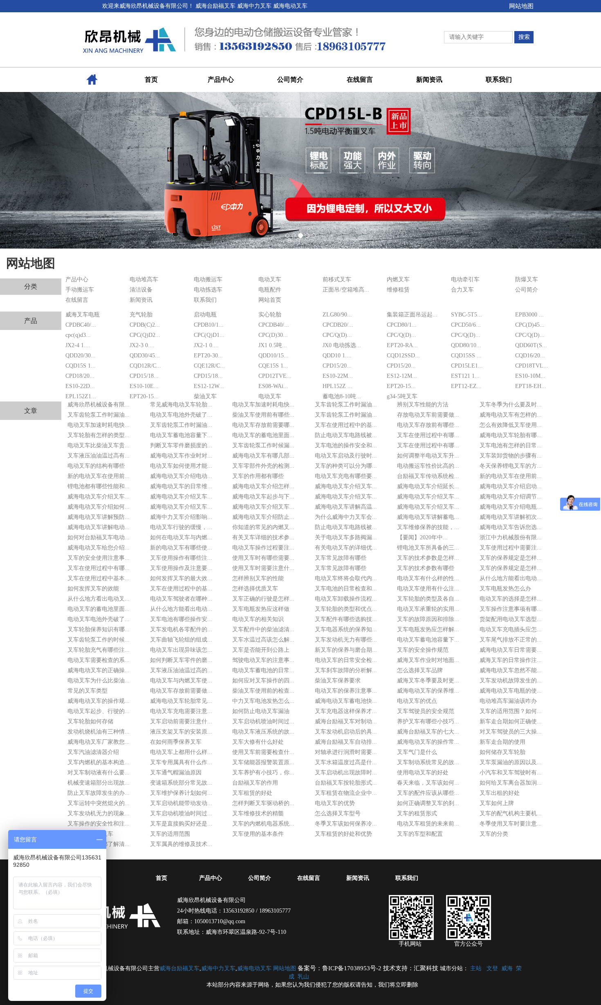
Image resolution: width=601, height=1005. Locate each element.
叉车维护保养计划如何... (181, 793)
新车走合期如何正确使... (511, 721)
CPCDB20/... (338, 325)
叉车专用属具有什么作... (181, 762)
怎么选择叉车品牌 (420, 670)
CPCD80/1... (402, 325)
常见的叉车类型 (87, 691)
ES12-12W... (209, 386)
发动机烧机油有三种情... (98, 732)
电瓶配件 (269, 290)
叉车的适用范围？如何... (511, 711)
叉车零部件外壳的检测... (263, 466)
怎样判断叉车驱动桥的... (263, 803)
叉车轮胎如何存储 (90, 721)
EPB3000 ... (529, 315)
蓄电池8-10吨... (342, 396)
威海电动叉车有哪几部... (263, 456)
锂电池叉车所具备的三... (428, 548)
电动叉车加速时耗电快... (263, 405)
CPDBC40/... (80, 325)
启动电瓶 (205, 315)
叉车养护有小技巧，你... (263, 772)
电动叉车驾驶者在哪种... (181, 599)
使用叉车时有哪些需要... (263, 558)
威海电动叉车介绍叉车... (346, 486)
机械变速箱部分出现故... (98, 783)
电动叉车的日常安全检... (346, 660)
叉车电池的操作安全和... (346, 445)
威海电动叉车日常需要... (511, 650)
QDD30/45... (145, 355)
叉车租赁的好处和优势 (343, 834)
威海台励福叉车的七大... (428, 732)
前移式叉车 (337, 279)
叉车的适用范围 (170, 834)
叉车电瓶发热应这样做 (260, 609)
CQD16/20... (530, 355)
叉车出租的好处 (500, 793)
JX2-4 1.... (77, 345)
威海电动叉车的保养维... (428, 691)
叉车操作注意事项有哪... (511, 609)
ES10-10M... (530, 376)
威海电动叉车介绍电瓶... (511, 507)
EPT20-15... (401, 386)
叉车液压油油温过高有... (98, 456)
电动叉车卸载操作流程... (346, 599)
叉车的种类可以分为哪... (346, 466)
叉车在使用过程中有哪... (428, 435)
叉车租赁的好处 (252, 793)
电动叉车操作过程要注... (263, 548)
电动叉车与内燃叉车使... (181, 680)
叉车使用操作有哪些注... (181, 558)
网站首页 (269, 300)
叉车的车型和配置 (420, 834)
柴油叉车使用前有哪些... (263, 415)
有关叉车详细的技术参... (263, 537)
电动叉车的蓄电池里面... (263, 435)
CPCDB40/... (273, 325)
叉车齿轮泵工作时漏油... (346, 405)
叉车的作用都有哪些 (258, 476)
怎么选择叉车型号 (338, 813)
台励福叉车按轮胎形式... (346, 783)
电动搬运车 (208, 279)
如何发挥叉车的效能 (93, 589)
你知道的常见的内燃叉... (263, 527)
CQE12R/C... (209, 366)
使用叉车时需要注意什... (263, 568)
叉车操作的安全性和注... (98, 824)
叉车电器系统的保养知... (346, 629)
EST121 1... (465, 376)
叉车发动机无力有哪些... (346, 640)
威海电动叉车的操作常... (428, 742)
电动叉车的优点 (417, 701)
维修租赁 (398, 290)
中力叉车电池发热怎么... (263, 701)
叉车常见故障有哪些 (340, 558)
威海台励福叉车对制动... (346, 721)
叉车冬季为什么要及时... (511, 405)
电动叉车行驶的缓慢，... (181, 527)
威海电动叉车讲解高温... (346, 507)
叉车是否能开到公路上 (260, 650)
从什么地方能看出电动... (511, 578)
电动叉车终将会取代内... (346, 578)
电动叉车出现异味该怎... (181, 650)
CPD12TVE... (275, 376)
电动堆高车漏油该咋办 (508, 701)
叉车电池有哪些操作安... (181, 619)
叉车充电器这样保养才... (346, 711)
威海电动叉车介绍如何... (98, 507)
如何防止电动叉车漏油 (260, 711)
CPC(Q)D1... (209, 335)
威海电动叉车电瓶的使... (511, 691)
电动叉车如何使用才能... (181, 466)
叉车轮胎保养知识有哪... (98, 629)
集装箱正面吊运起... (412, 315)
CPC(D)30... (273, 335)
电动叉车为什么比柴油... (98, 680)
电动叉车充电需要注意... (181, 711)
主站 (476, 968)
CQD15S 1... (80, 366)
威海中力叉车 (218, 968)
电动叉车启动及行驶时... (346, 456)
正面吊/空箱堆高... (346, 290)
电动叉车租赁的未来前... (428, 824)
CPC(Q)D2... (145, 335)
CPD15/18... (144, 376)
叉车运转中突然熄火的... (98, 803)
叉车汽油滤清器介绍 (93, 752)
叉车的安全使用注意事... (98, 558)
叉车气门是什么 (417, 752)
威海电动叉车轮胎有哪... (511, 435)
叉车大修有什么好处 (258, 742)
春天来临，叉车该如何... (428, 783)
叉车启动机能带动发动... (181, 803)
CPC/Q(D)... (337, 335)
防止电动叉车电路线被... (346, 435)
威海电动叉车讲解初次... (511, 517)
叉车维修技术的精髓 (258, 813)
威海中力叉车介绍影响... (181, 517)
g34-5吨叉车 (402, 396)
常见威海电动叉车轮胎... (181, 405)
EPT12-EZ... (466, 386)
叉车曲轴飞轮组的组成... (181, 640)
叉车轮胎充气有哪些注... (98, 650)
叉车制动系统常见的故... (428, 762)
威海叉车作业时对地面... (428, 660)
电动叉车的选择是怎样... (511, 599)
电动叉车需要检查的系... (98, 660)
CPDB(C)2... (145, 325)
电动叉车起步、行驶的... (98, 711)
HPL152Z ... (337, 386)
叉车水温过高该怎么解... (263, 640)
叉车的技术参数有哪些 (425, 568)
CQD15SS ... (466, 355)
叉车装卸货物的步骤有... (511, 456)
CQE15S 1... (273, 366)
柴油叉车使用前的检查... (263, 691)
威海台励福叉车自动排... (346, 742)
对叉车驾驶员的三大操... (511, 732)
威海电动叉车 (254, 968)
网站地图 (521, 6)
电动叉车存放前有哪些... (428, 425)
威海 (507, 968)
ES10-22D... (80, 386)
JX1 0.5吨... (272, 345)
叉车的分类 (494, 834)
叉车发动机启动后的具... (346, 732)
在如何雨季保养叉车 (176, 742)
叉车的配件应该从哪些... (428, 793)
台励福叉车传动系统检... (428, 476)
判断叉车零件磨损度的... (181, 445)
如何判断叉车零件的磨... (181, 660)
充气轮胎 (141, 315)
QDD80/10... (466, 345)
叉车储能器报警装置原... (263, 762)
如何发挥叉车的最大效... (181, 578)
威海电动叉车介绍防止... (263, 517)
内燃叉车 (398, 279)
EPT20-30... (208, 355)
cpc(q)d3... (78, 335)
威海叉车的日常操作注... (511, 660)
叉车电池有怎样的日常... (511, 445)
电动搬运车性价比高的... (428, 466)
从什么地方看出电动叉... (98, 599)
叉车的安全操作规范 (423, 650)
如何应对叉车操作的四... (263, 680)
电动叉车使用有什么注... (428, 589)
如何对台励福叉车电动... (98, 537)
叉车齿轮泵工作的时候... (98, 640)
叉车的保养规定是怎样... (511, 558)
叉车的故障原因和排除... (428, 619)
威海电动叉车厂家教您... (98, 742)
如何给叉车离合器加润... (511, 783)
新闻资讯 (141, 300)
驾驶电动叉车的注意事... (263, 660)
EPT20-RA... (402, 345)
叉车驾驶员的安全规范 (425, 711)
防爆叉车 (526, 279)
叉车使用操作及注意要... (181, 568)
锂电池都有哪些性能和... (98, 486)
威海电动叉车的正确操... (98, 670)
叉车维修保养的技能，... (428, 527)
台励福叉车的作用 (255, 783)
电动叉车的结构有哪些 (96, 466)
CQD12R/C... (145, 366)
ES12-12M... (402, 376)
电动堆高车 (144, 279)
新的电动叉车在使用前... (98, 476)
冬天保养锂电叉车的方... (511, 466)
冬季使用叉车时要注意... (511, 824)
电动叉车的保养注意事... (346, 691)
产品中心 (76, 279)
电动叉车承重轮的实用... (428, 609)
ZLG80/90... (337, 315)
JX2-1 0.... (206, 345)
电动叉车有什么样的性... (428, 578)
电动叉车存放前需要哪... (263, 425)
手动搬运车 (79, 290)
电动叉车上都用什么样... (181, 752)
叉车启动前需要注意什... (181, 721)
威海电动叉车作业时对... (181, 456)
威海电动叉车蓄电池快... (346, 701)
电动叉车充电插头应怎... (511, 629)
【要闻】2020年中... (422, 537)
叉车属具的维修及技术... (181, 844)
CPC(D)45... (530, 325)
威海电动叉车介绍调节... (511, 497)
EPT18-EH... (530, 386)
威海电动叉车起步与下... (263, 497)
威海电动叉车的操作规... (98, 701)
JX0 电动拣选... (342, 345)
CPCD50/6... (466, 325)
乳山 (303, 977)
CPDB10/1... (209, 325)
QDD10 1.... (337, 355)
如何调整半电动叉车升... (428, 456)
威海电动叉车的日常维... (181, 486)
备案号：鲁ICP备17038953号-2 (339, 968)
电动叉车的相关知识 (258, 619)
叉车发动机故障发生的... (511, 680)
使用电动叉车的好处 (423, 772)
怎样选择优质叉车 (255, 589)
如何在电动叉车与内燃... (181, 537)
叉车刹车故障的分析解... (346, 670)
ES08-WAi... (273, 386)
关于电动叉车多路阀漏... (346, 537)
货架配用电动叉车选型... (511, 619)
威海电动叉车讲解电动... (98, 527)
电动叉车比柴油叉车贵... (98, 445)
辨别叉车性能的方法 (423, 405)
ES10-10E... (144, 386)
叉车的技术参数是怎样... (428, 558)
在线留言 (76, 300)
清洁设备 (141, 290)
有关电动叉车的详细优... (346, 548)
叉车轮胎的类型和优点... (346, 609)
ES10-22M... (338, 376)
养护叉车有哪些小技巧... (428, 721)
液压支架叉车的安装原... (181, 732)
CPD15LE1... (467, 366)
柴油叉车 (205, 396)
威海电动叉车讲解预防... (98, 517)
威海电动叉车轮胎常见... (181, 701)
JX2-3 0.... (142, 345)
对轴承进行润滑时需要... (346, 752)
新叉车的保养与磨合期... (346, 650)
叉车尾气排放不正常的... (511, 640)
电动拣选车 (208, 290)
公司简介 (526, 290)
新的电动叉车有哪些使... (181, 548)
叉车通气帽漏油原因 (176, 772)
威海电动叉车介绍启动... (511, 486)
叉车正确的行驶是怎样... (263, 599)
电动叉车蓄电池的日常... (263, 670)
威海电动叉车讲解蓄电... (428, 517)
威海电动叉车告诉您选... (511, 527)
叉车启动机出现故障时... (346, 772)
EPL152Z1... (80, 396)
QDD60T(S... (531, 345)
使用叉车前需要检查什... (263, 752)
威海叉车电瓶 (82, 315)
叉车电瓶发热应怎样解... (428, 629)
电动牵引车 (465, 279)
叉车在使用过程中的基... (346, 425)
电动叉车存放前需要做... (181, 691)
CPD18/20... (79, 376)
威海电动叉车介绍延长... (428, 486)
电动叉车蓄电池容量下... (181, 435)
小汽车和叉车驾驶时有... (511, 772)
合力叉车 (462, 290)
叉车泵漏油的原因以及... (511, 762)
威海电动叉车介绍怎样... (263, 486)
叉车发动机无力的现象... (98, 813)
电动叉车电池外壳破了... (181, 415)
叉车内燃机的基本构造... (98, 762)
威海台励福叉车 (179, 968)
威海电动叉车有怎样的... (511, 415)
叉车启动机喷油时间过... (263, 721)
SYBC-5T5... (466, 315)
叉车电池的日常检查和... (346, 589)
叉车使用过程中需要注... (511, 548)
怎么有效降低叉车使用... (511, 425)
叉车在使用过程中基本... (98, 578)
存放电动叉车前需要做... (428, 415)
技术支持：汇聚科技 (410, 968)
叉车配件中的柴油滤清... (263, 629)
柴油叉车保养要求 (338, 680)
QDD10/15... (273, 355)
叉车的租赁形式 (417, 813)
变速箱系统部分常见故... (181, 783)
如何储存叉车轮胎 (502, 752)
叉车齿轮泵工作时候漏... (263, 445)
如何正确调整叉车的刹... (428, 803)
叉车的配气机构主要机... (511, 813)
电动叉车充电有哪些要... (346, 476)
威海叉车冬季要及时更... (428, 680)
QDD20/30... (80, 355)
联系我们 (205, 300)
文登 (492, 968)
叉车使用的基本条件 (258, 834)
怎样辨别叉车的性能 (258, 578)
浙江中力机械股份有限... (511, 537)
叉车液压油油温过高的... (181, 670)
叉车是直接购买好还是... (181, 824)
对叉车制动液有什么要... (98, 772)
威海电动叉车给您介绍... (98, 548)
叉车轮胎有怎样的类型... (98, 435)
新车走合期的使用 (502, 742)
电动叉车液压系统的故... (263, 732)
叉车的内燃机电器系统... (263, 824)
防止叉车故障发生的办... (98, 793)
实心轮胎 (269, 315)
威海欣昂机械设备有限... (98, 405)
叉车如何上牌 (497, 803)
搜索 (524, 37)
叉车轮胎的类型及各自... (428, 599)
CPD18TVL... (531, 366)
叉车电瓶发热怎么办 (505, 589)
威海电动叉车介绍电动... (181, 476)
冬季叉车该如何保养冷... (346, 824)
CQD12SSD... (403, 355)
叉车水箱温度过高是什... (346, 762)
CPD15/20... (337, 366)
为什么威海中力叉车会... (346, 517)
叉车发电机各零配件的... (181, 629)
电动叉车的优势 (335, 803)
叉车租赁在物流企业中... (346, 793)
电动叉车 (269, 279)
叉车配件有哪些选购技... (346, 619)
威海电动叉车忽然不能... (511, 670)
